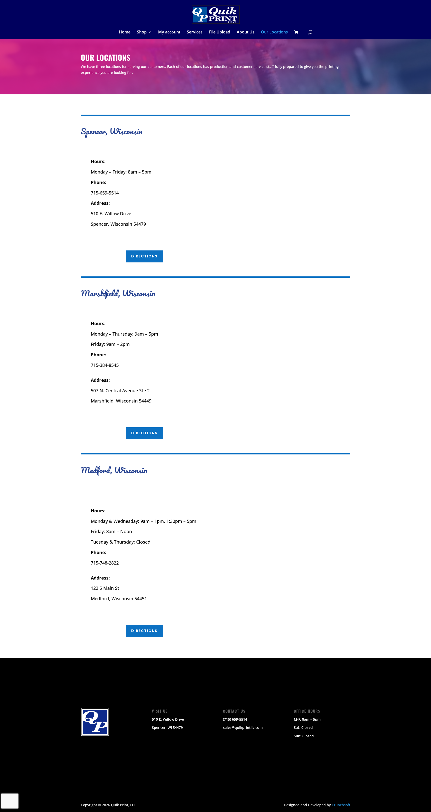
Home (124, 32)
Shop (142, 32)
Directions (144, 256)
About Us (245, 32)
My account (169, 32)
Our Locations (274, 32)
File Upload (219, 32)
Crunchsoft (341, 805)
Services (195, 32)
